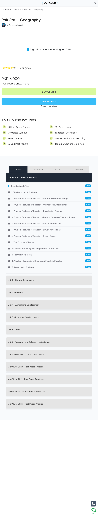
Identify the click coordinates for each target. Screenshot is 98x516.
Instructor (59, 169)
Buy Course (49, 91)
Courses (5, 9)
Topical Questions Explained (69, 143)
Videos (18, 169)
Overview (38, 169)
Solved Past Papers (18, 143)
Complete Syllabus (17, 132)
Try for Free (49, 101)
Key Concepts (15, 138)
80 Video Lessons (64, 127)
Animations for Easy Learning (70, 138)
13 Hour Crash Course (19, 127)
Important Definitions (66, 132)
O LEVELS (16, 9)
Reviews (79, 169)
